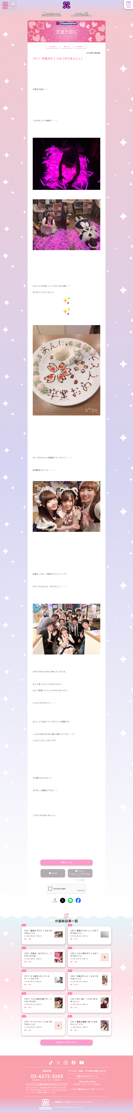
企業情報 (57, 1102)
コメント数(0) (80, 880)
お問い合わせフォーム (87, 1076)
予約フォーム (82, 1089)
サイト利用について (69, 1102)
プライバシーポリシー (85, 1102)
